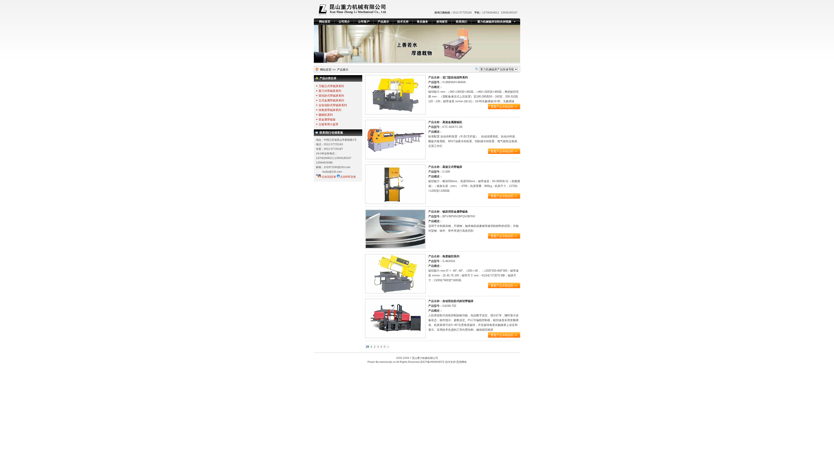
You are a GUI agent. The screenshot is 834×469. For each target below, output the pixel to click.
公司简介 (344, 21)
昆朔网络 (461, 361)
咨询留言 (442, 21)
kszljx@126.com (332, 171)
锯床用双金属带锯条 (455, 211)
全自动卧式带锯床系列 (333, 105)
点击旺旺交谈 (348, 176)
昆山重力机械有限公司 (425, 358)
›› (388, 346)
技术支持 (403, 21)
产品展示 (383, 21)
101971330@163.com (337, 167)
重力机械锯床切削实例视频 (494, 21)
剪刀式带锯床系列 (330, 90)
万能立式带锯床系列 (331, 86)
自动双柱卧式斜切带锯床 (457, 301)
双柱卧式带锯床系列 (331, 95)
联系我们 (461, 21)
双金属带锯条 (327, 119)
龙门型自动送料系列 (455, 77)
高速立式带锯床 (452, 166)
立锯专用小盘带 (328, 124)
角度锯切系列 (450, 256)
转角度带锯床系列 (330, 110)
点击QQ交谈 (328, 176)
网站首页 (324, 21)
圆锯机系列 (326, 114)
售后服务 (422, 21)
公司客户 (363, 21)
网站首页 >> (328, 69)
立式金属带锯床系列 (331, 100)
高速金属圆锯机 (452, 122)
